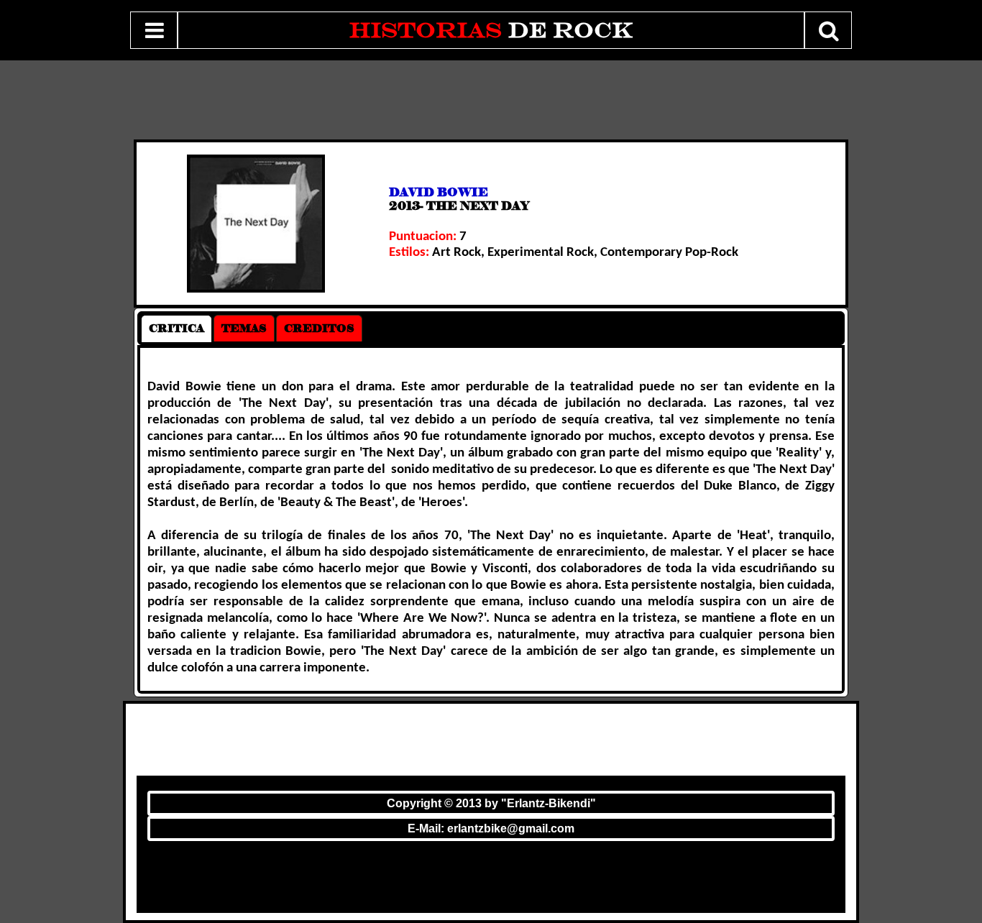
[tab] (176, 328)
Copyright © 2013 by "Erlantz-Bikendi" (491, 803)
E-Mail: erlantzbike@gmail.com (491, 828)
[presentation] (176, 328)
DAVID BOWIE (438, 192)
